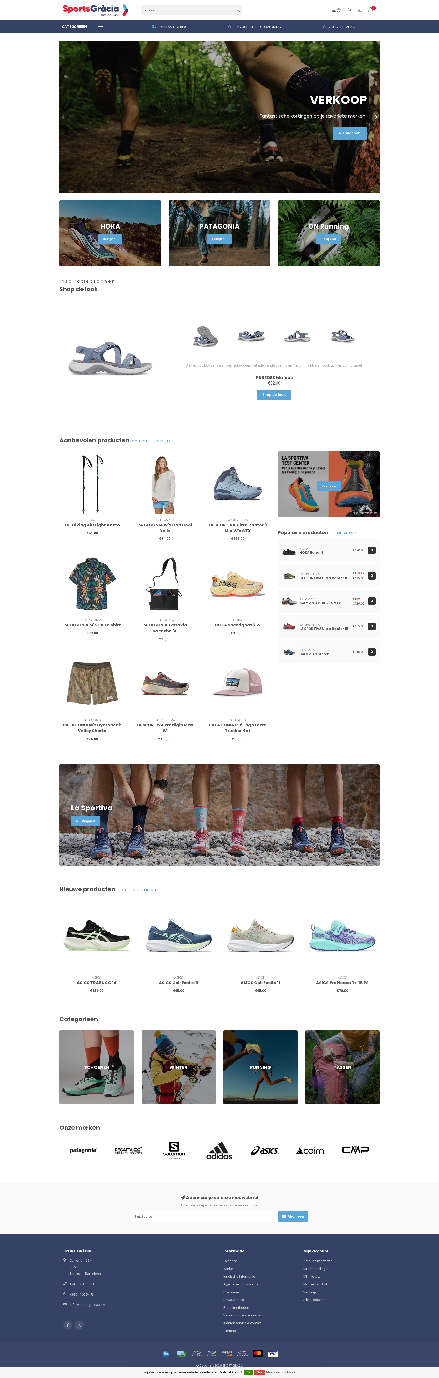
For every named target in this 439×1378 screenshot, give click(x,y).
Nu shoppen (349, 133)
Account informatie (317, 1261)
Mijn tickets (311, 1276)
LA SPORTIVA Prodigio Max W (165, 728)
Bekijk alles (342, 533)
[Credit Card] (181, 1353)
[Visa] (272, 1353)
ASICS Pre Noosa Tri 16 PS (342, 983)
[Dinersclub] (212, 1353)
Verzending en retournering (244, 1315)
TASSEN (311, 1032)
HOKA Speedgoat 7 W (238, 625)
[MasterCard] (257, 1353)
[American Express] (166, 1353)
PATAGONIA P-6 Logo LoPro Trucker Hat (238, 728)
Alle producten (314, 1299)
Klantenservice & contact (242, 1323)
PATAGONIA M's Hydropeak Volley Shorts (92, 728)
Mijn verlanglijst (315, 1284)
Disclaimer (231, 1292)
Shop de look (274, 394)
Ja (248, 1372)
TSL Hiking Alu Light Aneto (92, 525)
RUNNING (230, 1032)
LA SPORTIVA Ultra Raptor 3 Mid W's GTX (238, 528)
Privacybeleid (233, 1299)
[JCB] (242, 1353)
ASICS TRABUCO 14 (96, 983)
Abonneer (296, 1216)
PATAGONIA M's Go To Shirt (92, 625)
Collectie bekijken (150, 441)
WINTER (147, 1032)
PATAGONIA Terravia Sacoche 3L (164, 628)
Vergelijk (310, 1292)
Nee (259, 1372)
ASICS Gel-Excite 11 (178, 983)
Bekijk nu (110, 239)
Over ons (230, 1261)
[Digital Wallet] (196, 1353)
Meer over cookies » (281, 1372)
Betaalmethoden (236, 1307)
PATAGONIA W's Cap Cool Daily (164, 528)
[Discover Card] (227, 1353)
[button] (63, 116)
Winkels (229, 1268)
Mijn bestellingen (316, 1268)
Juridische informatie (239, 1276)
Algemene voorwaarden (242, 1284)
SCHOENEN (67, 1032)
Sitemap (229, 1330)
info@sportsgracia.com (87, 1304)
